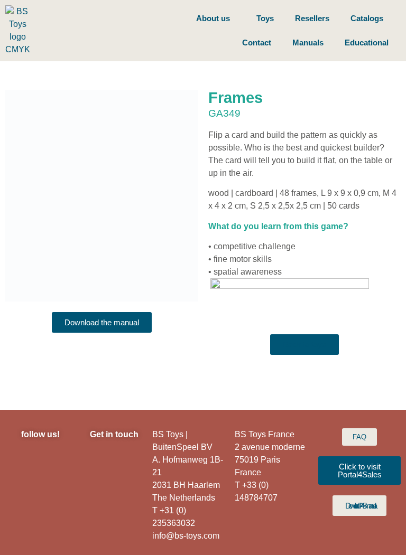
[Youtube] (26, 515)
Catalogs (366, 18)
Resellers (312, 18)
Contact (256, 42)
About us (213, 18)
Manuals (308, 42)
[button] (16, 196)
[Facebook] (55, 462)
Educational (367, 42)
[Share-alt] (55, 515)
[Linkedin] (26, 488)
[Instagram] (26, 462)
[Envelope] (55, 488)
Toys (265, 18)
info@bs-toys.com (185, 535)
